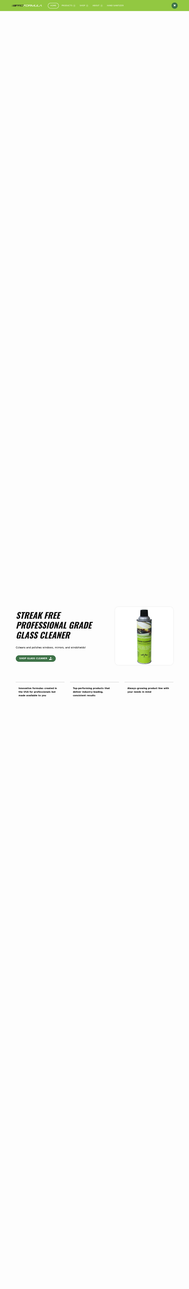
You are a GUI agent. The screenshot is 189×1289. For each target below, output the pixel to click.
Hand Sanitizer (115, 5)
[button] (36, 658)
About (96, 5)
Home (53, 5)
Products (67, 5)
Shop (82, 5)
